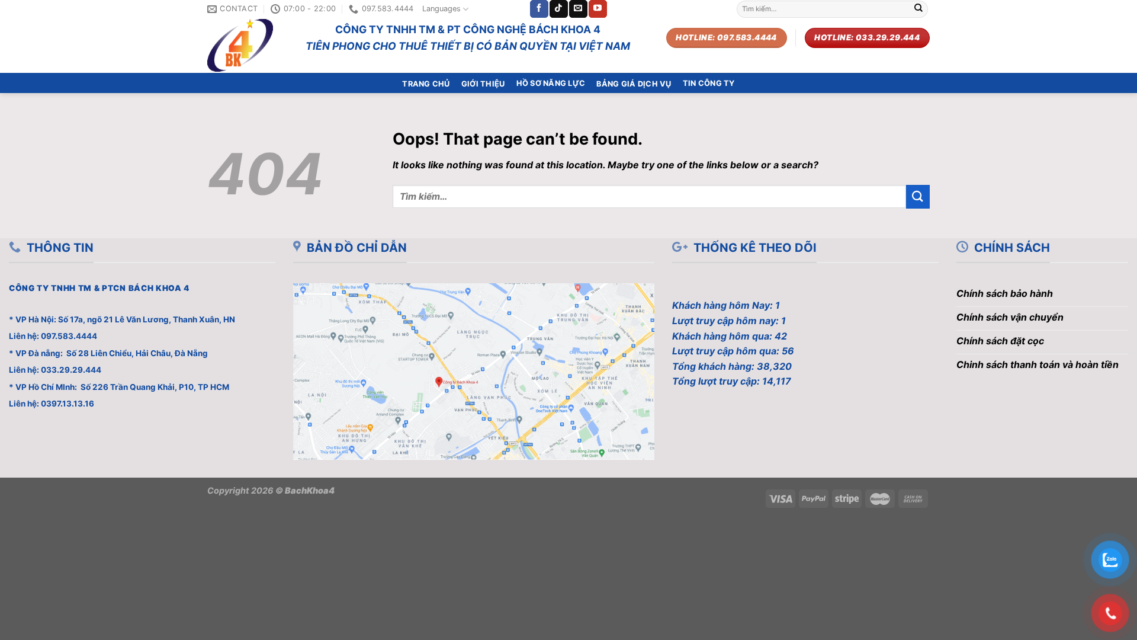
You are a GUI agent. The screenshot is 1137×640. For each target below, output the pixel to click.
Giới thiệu (483, 83)
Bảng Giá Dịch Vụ (633, 83)
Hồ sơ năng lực (551, 83)
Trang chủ (425, 83)
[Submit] (918, 9)
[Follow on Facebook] (539, 9)
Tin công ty (709, 83)
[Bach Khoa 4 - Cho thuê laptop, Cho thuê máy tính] (247, 45)
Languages (441, 8)
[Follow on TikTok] (558, 9)
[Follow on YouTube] (597, 9)
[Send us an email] (578, 9)
